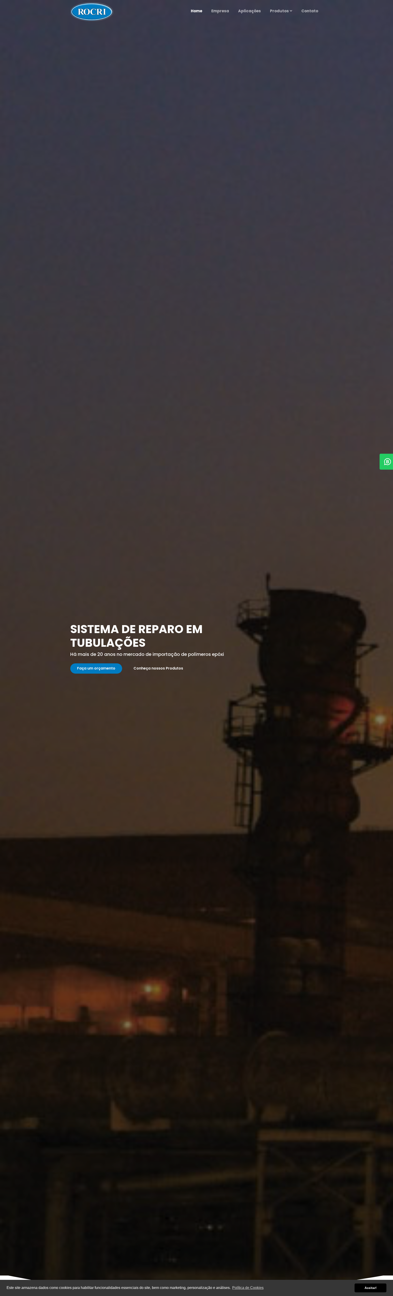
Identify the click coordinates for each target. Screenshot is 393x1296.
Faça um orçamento (96, 668)
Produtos (280, 11)
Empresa (220, 11)
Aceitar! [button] (371, 1288)
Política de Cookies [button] (248, 1288)
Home (196, 11)
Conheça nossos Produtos (158, 668)
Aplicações (249, 11)
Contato (309, 11)
